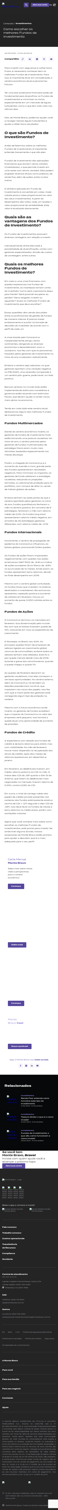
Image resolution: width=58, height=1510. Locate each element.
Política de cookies (33, 1339)
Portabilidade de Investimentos (15, 1345)
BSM (10, 1332)
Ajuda (5, 1407)
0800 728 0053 (18, 1314)
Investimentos (24, 23)
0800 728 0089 (23, 1285)
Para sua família (10, 1379)
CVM (17, 1332)
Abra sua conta (40, 5)
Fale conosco (9, 1227)
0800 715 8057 (17, 1300)
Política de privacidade (12, 1339)
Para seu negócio (11, 1388)
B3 (3, 1332)
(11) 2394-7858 (21, 1288)
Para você (7, 1370)
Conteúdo (8, 23)
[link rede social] (4, 1193)
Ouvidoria (7, 1259)
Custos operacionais (13, 1238)
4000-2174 (36, 1281)
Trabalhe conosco (11, 1233)
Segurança (49, 1339)
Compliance (8, 1253)
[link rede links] (15, 1210)
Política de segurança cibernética (37, 1332)
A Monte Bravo (10, 1360)
